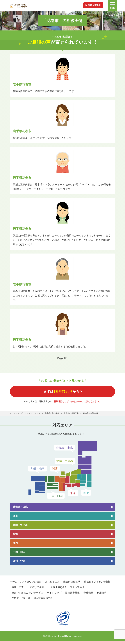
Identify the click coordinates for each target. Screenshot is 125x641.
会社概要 (88, 592)
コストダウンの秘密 (30, 581)
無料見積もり (94, 5)
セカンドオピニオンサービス (27, 592)
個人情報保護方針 (43, 598)
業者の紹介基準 (71, 581)
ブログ (15, 598)
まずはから (61, 391)
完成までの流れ (38, 587)
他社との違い (18, 587)
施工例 (26, 598)
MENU (112, 8)
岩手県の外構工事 (52, 413)
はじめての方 (52, 581)
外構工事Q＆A (58, 587)
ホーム (13, 581)
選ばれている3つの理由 (97, 581)
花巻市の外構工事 (71, 413)
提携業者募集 (72, 592)
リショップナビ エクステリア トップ (25, 413)
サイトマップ (54, 592)
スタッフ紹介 (77, 587)
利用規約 (102, 592)
